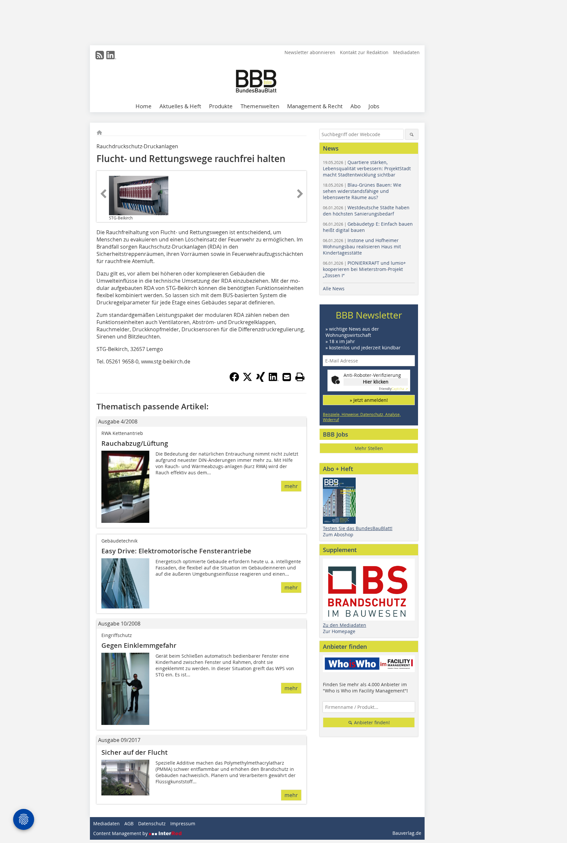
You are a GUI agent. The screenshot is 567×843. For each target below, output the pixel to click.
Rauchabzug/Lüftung (134, 443)
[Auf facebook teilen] (234, 379)
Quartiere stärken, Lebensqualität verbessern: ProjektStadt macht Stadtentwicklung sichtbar (367, 168)
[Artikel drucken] (299, 377)
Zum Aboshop (338, 534)
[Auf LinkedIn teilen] (273, 379)
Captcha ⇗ (393, 389)
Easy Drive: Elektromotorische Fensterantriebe (176, 550)
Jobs (373, 106)
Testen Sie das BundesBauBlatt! (357, 528)
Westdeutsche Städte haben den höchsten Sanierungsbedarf (366, 210)
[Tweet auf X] (247, 379)
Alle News (334, 288)
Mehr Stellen (369, 448)
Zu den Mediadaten (344, 625)
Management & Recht (315, 106)
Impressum (182, 823)
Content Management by (121, 833)
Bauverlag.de (406, 833)
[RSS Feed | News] (100, 55)
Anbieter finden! (371, 722)
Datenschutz (152, 823)
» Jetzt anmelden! (369, 400)
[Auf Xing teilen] (260, 379)
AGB (129, 823)
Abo (355, 106)
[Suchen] (411, 134)
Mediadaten (406, 52)
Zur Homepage (339, 631)
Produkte (221, 106)
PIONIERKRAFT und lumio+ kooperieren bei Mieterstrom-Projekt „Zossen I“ (364, 269)
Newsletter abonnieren (309, 52)
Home (144, 106)
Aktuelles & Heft (180, 106)
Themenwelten (260, 106)
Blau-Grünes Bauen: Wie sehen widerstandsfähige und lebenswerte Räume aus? (362, 191)
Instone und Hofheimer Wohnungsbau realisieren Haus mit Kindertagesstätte (362, 246)
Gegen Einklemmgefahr (139, 645)
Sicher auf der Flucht (134, 752)
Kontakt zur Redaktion (364, 52)
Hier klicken (375, 382)
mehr (291, 486)
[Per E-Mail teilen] (286, 377)
